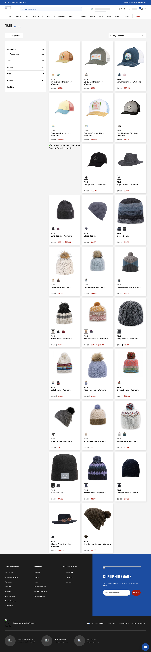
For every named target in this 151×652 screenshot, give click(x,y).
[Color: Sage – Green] (86, 280)
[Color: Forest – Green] (58, 75)
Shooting (72, 16)
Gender (10, 68)
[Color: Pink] (124, 75)
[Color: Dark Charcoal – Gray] (119, 177)
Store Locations (10, 596)
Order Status (9, 573)
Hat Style (10, 87)
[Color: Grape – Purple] (86, 485)
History (36, 582)
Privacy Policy (111, 623)
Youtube (68, 582)
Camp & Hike (38, 16)
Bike (117, 16)
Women (19, 16)
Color (10, 61)
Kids (27, 16)
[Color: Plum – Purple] (58, 229)
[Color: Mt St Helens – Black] (119, 126)
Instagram (69, 573)
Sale (138, 16)
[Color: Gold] (53, 75)
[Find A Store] (79, 640)
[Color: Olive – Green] (86, 537)
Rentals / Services (40, 587)
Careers (36, 577)
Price (10, 74)
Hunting (61, 16)
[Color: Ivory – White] (53, 331)
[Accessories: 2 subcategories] (8, 54)
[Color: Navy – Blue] (58, 331)
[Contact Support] (46, 640)
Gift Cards (8, 587)
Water (109, 16)
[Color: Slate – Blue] (86, 229)
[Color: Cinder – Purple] (58, 280)
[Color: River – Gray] (119, 229)
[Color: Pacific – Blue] (119, 75)
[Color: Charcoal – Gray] (119, 331)
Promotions (8, 582)
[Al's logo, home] (8, 9)
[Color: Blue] (86, 383)
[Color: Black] (86, 177)
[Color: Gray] (58, 485)
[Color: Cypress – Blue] (124, 229)
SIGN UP (136, 592)
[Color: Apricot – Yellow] (86, 126)
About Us (37, 573)
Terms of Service (123, 623)
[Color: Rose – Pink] (86, 331)
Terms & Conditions (40, 592)
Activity (10, 81)
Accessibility (9, 606)
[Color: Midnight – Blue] (119, 280)
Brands (126, 16)
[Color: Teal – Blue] (53, 126)
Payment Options (39, 596)
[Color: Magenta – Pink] (91, 331)
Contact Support (10, 601)
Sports (92, 16)
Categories (11, 50)
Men (10, 16)
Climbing (51, 16)
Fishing (83, 16)
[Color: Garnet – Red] (63, 331)
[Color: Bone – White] (53, 280)
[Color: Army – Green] (86, 75)
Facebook (69, 577)
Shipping (7, 592)
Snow (101, 16)
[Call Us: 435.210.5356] (10, 640)
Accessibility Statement (139, 623)
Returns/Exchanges (11, 577)
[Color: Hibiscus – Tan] (119, 383)
